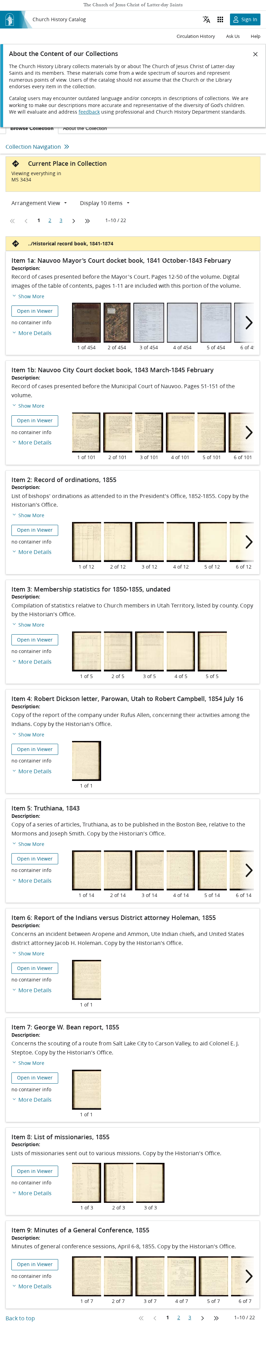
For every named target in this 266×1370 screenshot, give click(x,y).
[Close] (255, 54)
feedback (89, 111)
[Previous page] (26, 221)
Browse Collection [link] (32, 128)
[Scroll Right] (247, 323)
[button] (27, 296)
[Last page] (87, 221)
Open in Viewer (35, 311)
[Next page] (73, 221)
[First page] (12, 221)
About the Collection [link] (85, 128)
